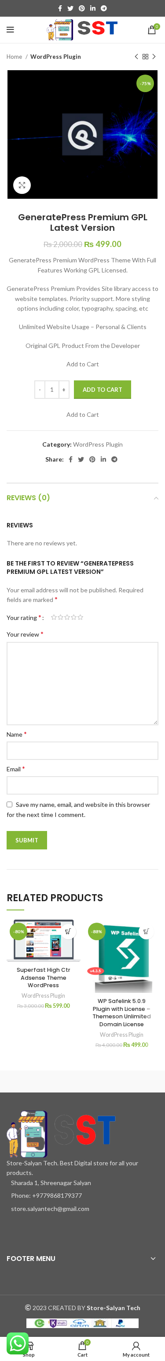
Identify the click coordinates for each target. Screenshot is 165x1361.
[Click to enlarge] (22, 185)
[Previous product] (136, 57)
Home (15, 56)
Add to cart (102, 389)
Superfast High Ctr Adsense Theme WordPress (43, 977)
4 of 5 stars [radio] (73, 617)
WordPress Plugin (55, 56)
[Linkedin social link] (93, 8)
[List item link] (82, 1195)
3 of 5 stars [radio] (67, 617)
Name (17, 734)
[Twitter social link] (70, 8)
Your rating (24, 617)
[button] (68, 931)
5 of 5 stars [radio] (80, 617)
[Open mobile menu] (10, 30)
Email (16, 768)
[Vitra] (41, 1079)
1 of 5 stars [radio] (54, 617)
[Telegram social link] (104, 8)
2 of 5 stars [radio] (60, 617)
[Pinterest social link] (82, 8)
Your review (25, 634)
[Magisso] (124, 1079)
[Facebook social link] (60, 8)
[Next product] (154, 57)
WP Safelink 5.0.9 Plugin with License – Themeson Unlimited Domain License (121, 1012)
